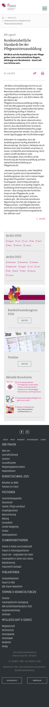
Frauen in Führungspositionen (15, 551)
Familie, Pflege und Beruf (13, 507)
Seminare (6, 615)
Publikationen (10, 572)
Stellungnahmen (9, 535)
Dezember (12, 262)
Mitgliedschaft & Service (17, 619)
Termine (13, 357)
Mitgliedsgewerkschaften (13, 467)
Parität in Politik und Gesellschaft (17, 547)
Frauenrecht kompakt (11, 567)
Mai (32, 241)
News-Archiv (12, 17)
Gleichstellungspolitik (12, 499)
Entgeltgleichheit (10, 511)
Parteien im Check (10, 487)
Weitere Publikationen (25, 407)
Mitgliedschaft (8, 626)
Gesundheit (7, 523)
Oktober (35, 262)
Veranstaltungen (32, 439)
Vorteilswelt (7, 638)
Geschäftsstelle (9, 463)
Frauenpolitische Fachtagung (15, 602)
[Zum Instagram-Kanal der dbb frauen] (27, 432)
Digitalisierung (8, 563)
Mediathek (21, 439)
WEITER (24, 320)
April (39, 241)
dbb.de (5, 439)
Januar (28, 245)
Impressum (37, 680)
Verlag (5, 646)
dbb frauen (9, 444)
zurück (42, 218)
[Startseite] (3, 17)
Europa (5, 531)
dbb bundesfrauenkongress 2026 (17, 606)
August (10, 241)
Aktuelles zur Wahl (10, 483)
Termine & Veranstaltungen (19, 592)
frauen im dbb (8, 583)
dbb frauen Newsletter (12, 587)
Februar (19, 245)
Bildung (5, 519)
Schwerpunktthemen (15, 540)
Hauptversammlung (11, 610)
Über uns (6, 451)
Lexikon (43, 439)
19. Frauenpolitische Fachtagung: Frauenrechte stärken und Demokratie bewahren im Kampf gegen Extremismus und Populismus (29, 387)
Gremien (6, 459)
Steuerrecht (7, 503)
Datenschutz (12, 680)
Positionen (8, 492)
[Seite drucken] (41, 73)
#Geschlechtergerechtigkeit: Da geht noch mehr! (29, 399)
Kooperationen (8, 471)
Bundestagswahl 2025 (15, 476)
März (10, 245)
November (24, 262)
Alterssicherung (9, 515)
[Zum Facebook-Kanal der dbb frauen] (21, 432)
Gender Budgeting (10, 527)
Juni (25, 241)
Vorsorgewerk (8, 634)
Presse (12, 439)
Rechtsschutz (8, 630)
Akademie (6, 642)
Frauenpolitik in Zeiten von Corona (17, 559)
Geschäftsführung (10, 455)
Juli (18, 241)
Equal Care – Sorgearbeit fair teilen (17, 555)
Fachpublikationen (10, 579)
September (12, 266)
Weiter (24, 364)
